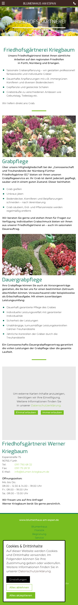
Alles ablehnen (19, 587)
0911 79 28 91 (22, 468)
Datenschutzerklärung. (46, 405)
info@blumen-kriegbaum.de (32, 471)
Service (39, 537)
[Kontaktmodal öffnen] (75, 3)
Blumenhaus (39, 526)
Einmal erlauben (26, 412)
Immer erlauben (52, 412)
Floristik (39, 530)
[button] (3, 3)
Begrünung (39, 534)
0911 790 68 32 (23, 464)
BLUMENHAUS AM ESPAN (39, 3)
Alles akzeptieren (20, 595)
